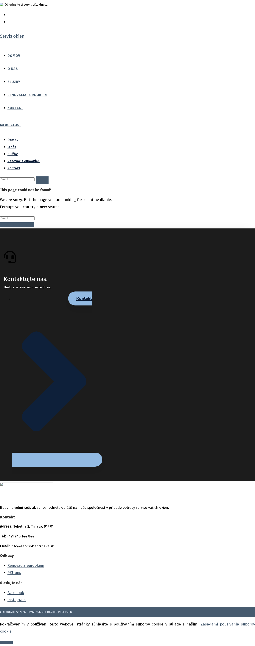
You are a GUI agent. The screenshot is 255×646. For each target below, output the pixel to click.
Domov (12, 140)
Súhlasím (6, 642)
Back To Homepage (17, 224)
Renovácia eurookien (23, 161)
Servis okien (12, 36)
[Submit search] (42, 180)
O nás (11, 147)
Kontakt (13, 168)
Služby (12, 154)
